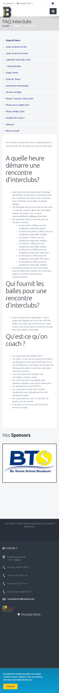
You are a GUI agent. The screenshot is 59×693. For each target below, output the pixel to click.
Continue (10, 686)
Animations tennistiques (17, 85)
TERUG (27, 536)
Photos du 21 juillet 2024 (17, 105)
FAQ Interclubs (14, 66)
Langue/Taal (25, 3)
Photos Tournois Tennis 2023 (19, 98)
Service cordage (13, 92)
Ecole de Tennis (12, 79)
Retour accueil (12, 131)
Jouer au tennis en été (16, 47)
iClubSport (17, 611)
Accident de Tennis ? (15, 118)
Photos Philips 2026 (14, 111)
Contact (9, 3)
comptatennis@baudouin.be (20, 599)
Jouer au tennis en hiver (16, 53)
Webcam (9, 124)
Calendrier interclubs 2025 (17, 59)
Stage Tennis (11, 72)
